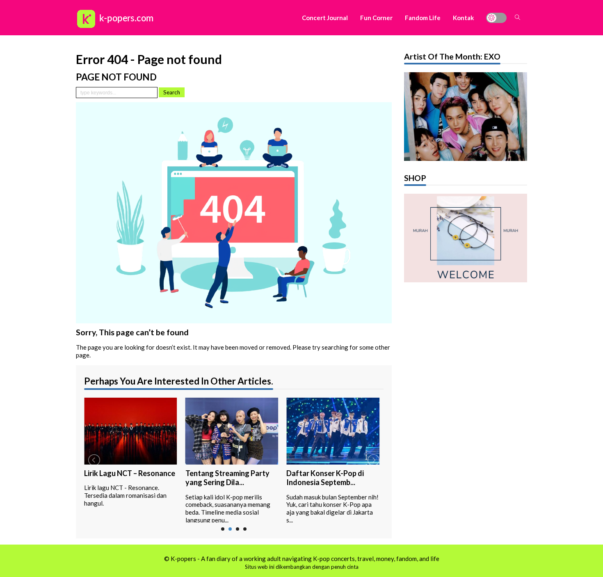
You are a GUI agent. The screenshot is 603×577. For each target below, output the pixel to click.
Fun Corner (376, 17)
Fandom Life (423, 17)
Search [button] (171, 92)
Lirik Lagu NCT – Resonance (129, 473)
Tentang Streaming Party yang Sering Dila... (227, 478)
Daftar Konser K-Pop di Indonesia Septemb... (325, 478)
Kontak (463, 17)
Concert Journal (325, 17)
